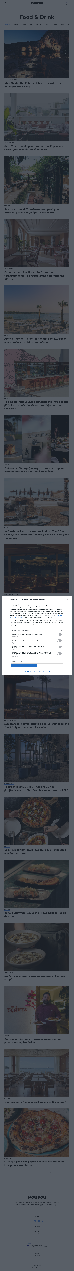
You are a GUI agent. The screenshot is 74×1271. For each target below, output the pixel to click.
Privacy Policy (47, 671)
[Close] (68, 599)
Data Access (37, 671)
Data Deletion (27, 671)
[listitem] (37, 630)
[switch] (59, 634)
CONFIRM (24, 665)
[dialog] (37, 635)
